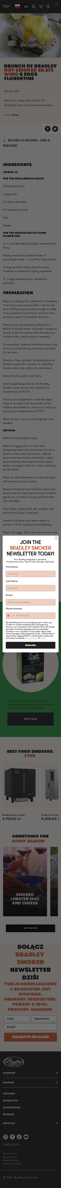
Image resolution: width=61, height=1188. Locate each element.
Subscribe (30, 645)
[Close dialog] (56, 538)
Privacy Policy (32, 638)
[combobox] (10, 616)
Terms (43, 638)
